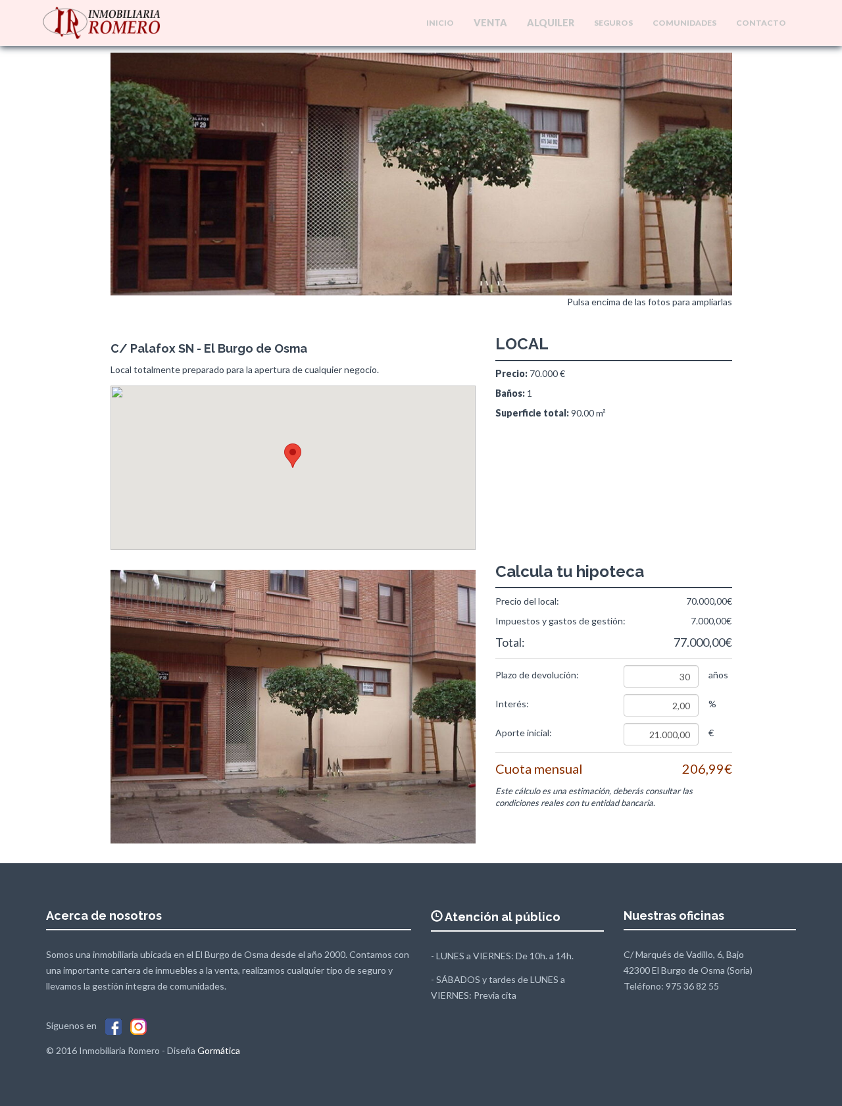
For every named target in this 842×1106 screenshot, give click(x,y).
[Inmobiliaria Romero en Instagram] (138, 1025)
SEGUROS (613, 23)
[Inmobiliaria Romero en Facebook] (113, 1025)
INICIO (440, 23)
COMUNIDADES (684, 23)
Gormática (218, 1050)
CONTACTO (761, 23)
